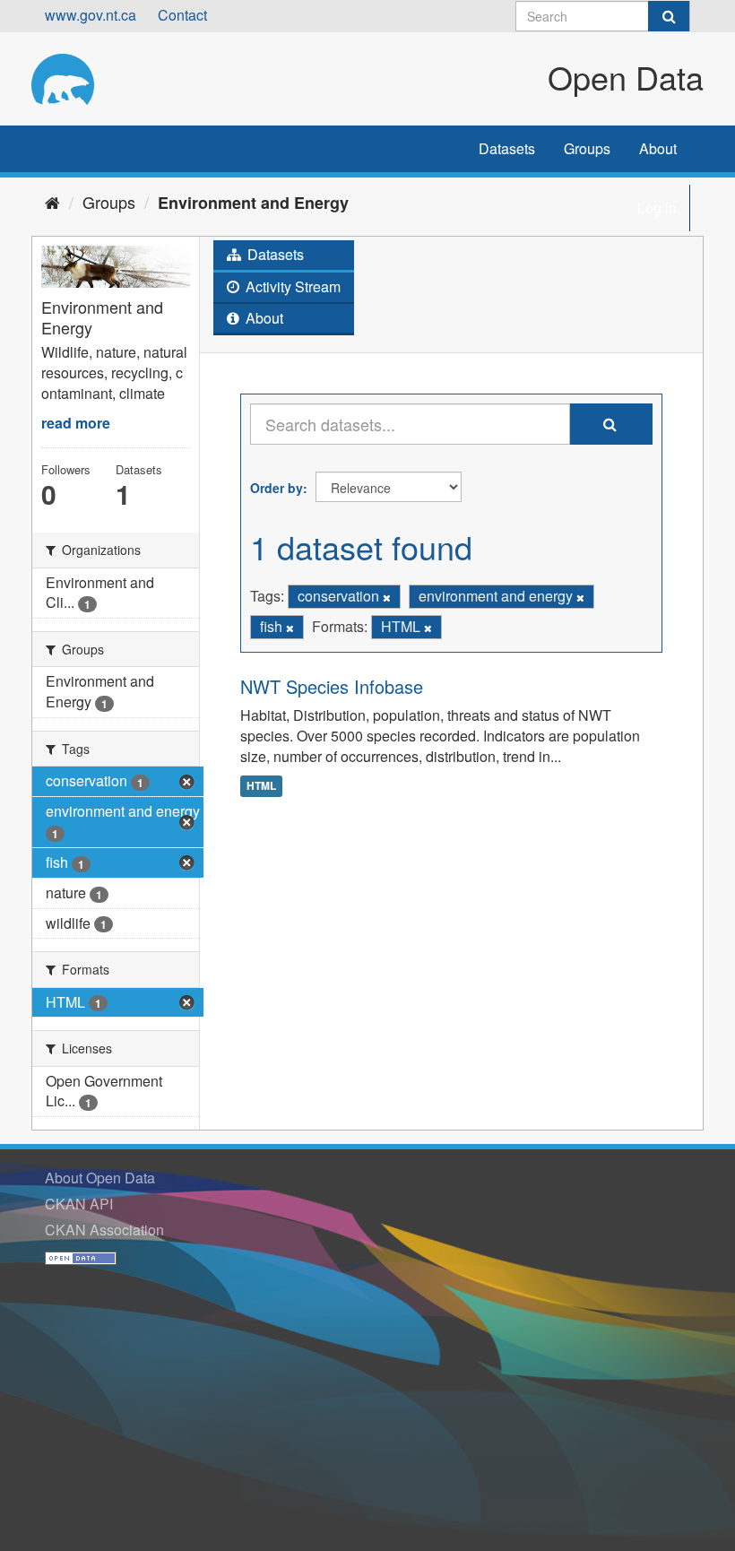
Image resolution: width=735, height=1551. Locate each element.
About (658, 148)
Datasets (507, 148)
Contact (182, 14)
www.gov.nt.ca (90, 14)
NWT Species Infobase (331, 686)
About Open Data (100, 1177)
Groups (587, 148)
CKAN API (79, 1203)
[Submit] (668, 16)
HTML (261, 785)
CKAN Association (104, 1229)
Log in (657, 207)
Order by (276, 488)
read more (75, 422)
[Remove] (387, 597)
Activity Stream (291, 286)
